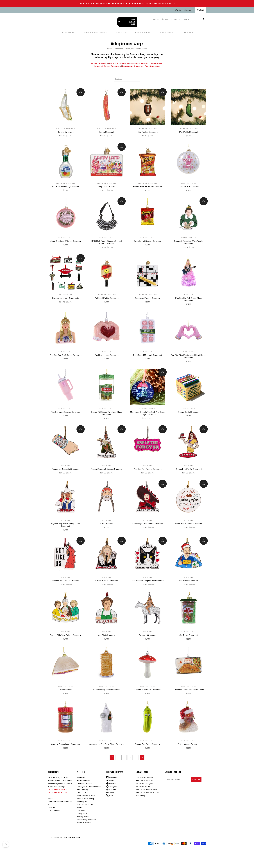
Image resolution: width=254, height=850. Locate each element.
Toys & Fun (187, 33)
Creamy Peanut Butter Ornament (65, 744)
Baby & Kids (121, 33)
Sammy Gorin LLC (188, 238)
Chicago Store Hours (144, 777)
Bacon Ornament (106, 132)
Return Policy (82, 789)
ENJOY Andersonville (56, 789)
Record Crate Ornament (188, 412)
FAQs (79, 807)
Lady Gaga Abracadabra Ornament (147, 523)
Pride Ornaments (152, 66)
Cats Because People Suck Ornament (147, 580)
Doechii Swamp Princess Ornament (106, 469)
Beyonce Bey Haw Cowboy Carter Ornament (65, 524)
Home (109, 49)
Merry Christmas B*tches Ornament (65, 241)
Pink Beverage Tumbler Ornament (65, 412)
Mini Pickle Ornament (188, 132)
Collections (118, 49)
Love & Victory (188, 409)
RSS (110, 795)
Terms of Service (84, 822)
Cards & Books (143, 33)
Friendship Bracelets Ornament (65, 469)
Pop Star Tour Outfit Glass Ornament (65, 355)
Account (188, 10)
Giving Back (82, 813)
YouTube (112, 789)
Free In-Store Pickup (85, 798)
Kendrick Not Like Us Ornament (65, 580)
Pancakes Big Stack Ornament (106, 690)
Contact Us (175, 19)
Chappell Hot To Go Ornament (189, 469)
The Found (65, 466)
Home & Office (166, 33)
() (200, 10)
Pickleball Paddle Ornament (107, 298)
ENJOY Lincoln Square (57, 792)
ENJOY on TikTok (143, 786)
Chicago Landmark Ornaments (65, 298)
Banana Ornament (65, 132)
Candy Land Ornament (106, 186)
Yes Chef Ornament (106, 635)
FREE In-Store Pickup (145, 780)
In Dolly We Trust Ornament (188, 186)
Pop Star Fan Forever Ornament (148, 469)
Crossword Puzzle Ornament (147, 298)
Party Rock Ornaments (65, 129)
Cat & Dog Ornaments (119, 63)
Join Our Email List (85, 804)
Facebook (112, 777)
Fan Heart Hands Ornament (106, 355)
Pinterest (112, 783)
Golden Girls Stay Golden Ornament (65, 635)
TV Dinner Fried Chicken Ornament (188, 690)
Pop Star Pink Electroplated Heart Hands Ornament (188, 356)
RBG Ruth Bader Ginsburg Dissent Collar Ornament (106, 242)
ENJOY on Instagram (144, 783)
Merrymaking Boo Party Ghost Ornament (106, 744)
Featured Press (83, 780)
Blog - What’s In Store (86, 795)
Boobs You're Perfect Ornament (188, 523)
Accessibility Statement (86, 819)
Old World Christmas (147, 129)
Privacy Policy (83, 816)
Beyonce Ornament (147, 635)
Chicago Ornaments (139, 63)
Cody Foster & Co (188, 183)
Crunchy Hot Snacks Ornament (147, 241)
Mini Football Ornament (147, 132)
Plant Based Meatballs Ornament (147, 355)
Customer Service (84, 783)
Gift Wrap (165, 19)
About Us (81, 777)
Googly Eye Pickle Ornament (147, 744)
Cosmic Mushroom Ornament (147, 690)
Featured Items (67, 33)
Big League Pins (65, 294)
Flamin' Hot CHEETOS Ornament (147, 186)
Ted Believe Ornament (188, 580)
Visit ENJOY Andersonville (146, 789)
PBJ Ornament (65, 690)
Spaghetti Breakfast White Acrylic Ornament (188, 242)
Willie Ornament (106, 523)
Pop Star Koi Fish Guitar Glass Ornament (188, 299)
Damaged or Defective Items (89, 786)
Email (111, 792)
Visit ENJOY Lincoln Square (147, 792)
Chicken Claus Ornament (188, 744)
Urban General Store (71, 837)
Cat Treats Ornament (188, 635)
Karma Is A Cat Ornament (106, 580)
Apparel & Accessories (95, 33)
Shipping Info (82, 801)
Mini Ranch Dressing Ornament (65, 186)
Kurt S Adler (188, 352)
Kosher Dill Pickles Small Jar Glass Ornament (106, 413)
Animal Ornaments (99, 63)
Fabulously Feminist (147, 409)
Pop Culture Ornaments (132, 66)
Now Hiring (140, 795)
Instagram (112, 786)
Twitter (111, 780)
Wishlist (178, 10)
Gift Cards (155, 19)
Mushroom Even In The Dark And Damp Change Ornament (147, 413)
